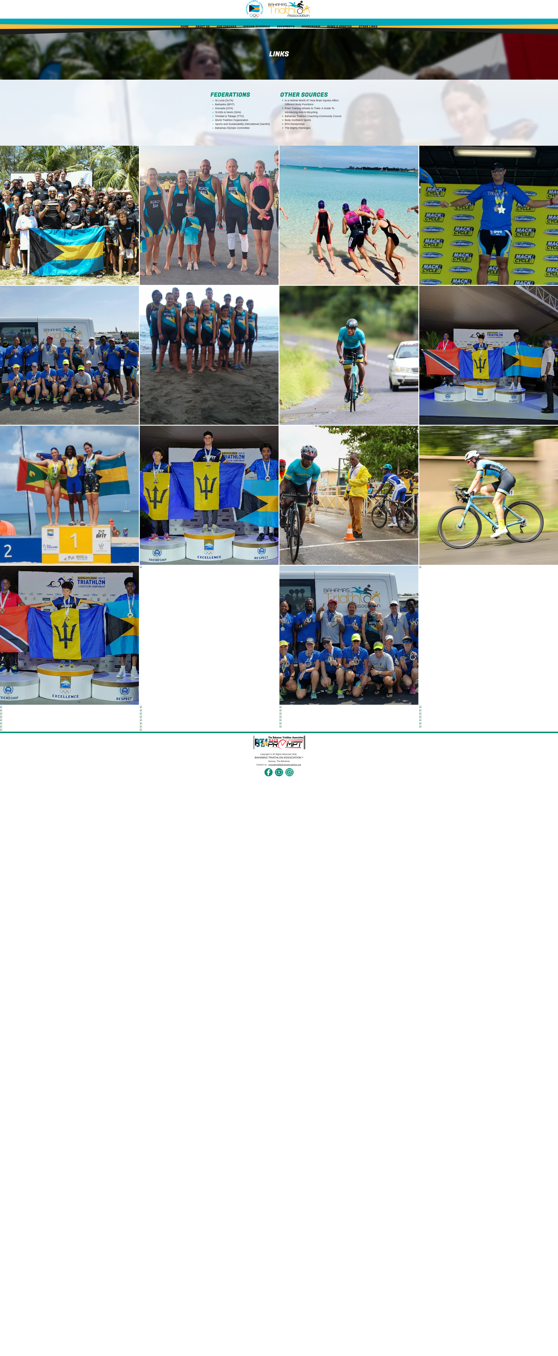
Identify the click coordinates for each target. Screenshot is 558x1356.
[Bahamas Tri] (268, 772)
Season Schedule (256, 26)
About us (203, 26)
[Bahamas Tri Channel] (279, 772)
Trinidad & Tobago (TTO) (229, 116)
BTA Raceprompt (295, 124)
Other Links (368, 26)
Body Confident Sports (298, 120)
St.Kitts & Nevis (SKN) (228, 112)
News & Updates (339, 26)
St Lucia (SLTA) (224, 100)
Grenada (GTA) (224, 108)
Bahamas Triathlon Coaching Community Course (313, 116)
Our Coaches (226, 26)
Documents (286, 26)
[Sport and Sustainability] (332, 737)
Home (185, 26)
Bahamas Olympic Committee (232, 128)
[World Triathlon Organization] (225, 737)
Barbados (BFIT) (224, 104)
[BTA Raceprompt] (279, 742)
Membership (311, 26)
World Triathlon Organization (231, 120)
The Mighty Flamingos (298, 128)
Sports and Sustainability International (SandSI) (242, 124)
